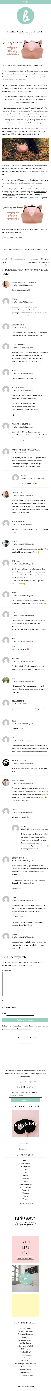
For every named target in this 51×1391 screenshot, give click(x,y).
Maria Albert (18, 387)
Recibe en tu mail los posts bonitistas (25, 1092)
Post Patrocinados (25, 1187)
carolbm (16, 561)
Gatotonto (25, 1337)
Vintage (25, 1199)
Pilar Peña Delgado (21, 424)
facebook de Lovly (40, 192)
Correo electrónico (10, 1007)
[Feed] (16, 1082)
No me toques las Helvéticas (25, 1364)
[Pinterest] (30, 1082)
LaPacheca (17, 493)
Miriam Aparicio (19, 780)
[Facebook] (25, 1082)
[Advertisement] (25, 1305)
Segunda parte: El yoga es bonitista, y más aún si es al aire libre (37, 262)
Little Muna (25, 1349)
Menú (25, 2)
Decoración (25, 1166)
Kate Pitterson (19, 761)
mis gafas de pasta (25, 1355)
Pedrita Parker (25, 1370)
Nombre (5, 1001)
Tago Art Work (25, 1373)
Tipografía (25, 1190)
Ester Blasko (18, 325)
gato (37, 249)
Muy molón (25, 1361)
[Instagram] (35, 1082)
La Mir (14, 934)
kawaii (45, 249)
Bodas (25, 1160)
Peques (25, 1181)
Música (25, 1175)
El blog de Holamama (25, 1334)
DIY (25, 1172)
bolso (33, 249)
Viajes (25, 1196)
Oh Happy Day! (25, 1367)
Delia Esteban (18, 701)
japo (40, 249)
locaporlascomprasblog (24, 282)
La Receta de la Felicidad (26, 1346)
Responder (29, 285)
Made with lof (26, 1352)
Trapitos (25, 1193)
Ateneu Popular (25, 1328)
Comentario (7, 971)
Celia (30, 34)
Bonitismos (10, 195)
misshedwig (25, 1358)
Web (4, 1014)
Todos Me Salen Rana (25, 1376)
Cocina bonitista (25, 1163)
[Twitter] (21, 1082)
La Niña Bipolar (25, 1343)
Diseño (25, 1169)
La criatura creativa (25, 1340)
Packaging (25, 1178)
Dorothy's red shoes (25, 1331)
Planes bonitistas (18, 249)
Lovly (4, 74)
